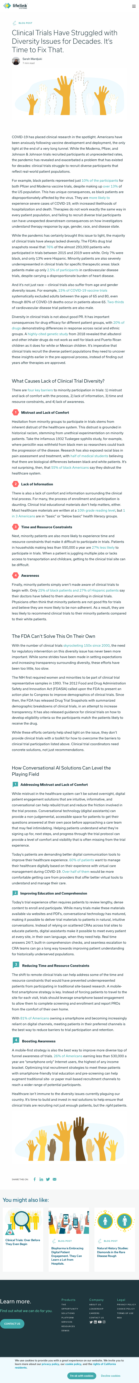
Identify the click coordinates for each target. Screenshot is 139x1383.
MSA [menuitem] (119, 1318)
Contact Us (12, 1323)
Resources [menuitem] (68, 1326)
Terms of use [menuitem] (125, 1313)
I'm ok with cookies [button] (81, 1375)
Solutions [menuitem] (68, 1313)
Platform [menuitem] (68, 1318)
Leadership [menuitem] (96, 1309)
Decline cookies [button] (110, 1375)
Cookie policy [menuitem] (126, 1309)
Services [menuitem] (67, 1322)
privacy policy (50, 1364)
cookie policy (73, 1364)
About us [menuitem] (95, 1305)
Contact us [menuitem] (96, 1318)
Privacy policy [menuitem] (126, 1305)
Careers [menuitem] (94, 1313)
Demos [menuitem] (66, 1331)
